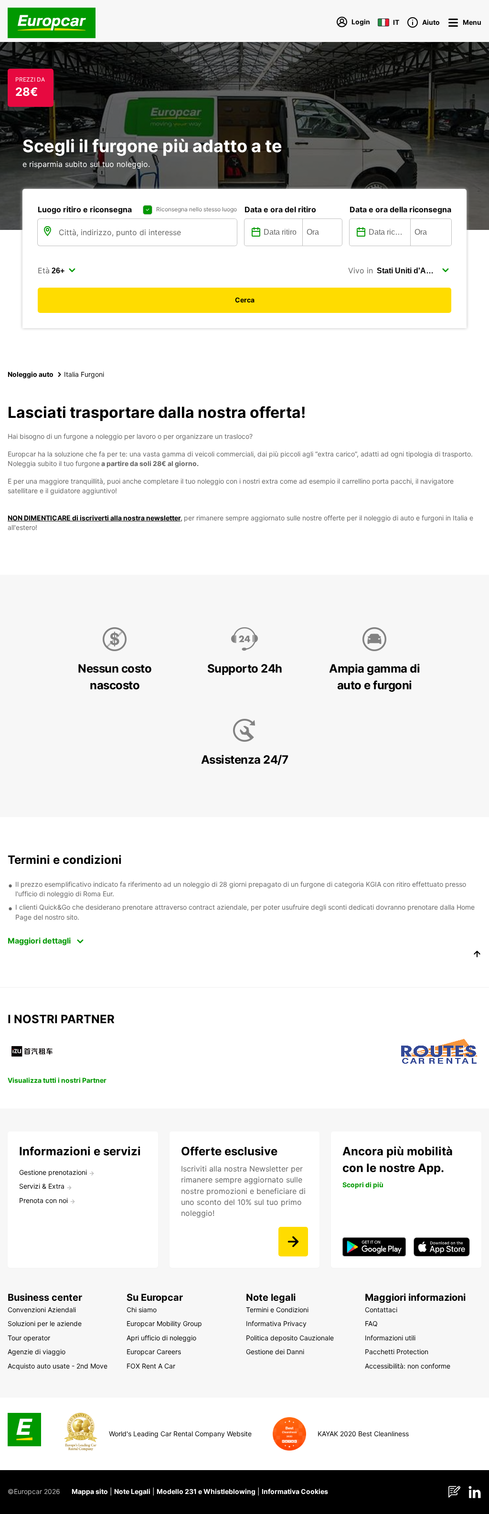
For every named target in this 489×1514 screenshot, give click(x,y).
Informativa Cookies (295, 1491)
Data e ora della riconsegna (400, 209)
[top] (477, 955)
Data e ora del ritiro (280, 209)
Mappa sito (90, 1491)
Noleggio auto (30, 374)
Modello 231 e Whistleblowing (206, 1491)
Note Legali (132, 1491)
